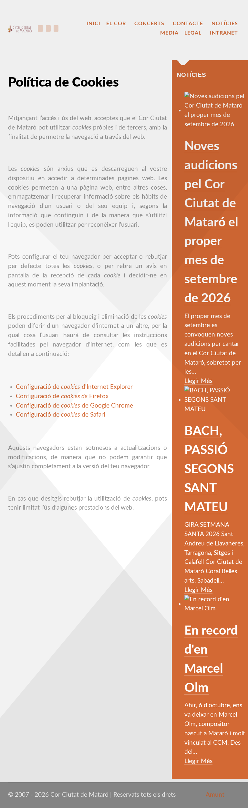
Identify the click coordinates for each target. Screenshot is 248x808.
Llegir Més (198, 381)
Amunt (214, 795)
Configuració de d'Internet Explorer (74, 387)
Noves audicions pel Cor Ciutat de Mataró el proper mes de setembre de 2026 (211, 222)
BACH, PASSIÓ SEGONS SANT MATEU (209, 469)
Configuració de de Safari (60, 415)
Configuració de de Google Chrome (74, 406)
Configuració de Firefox (62, 396)
